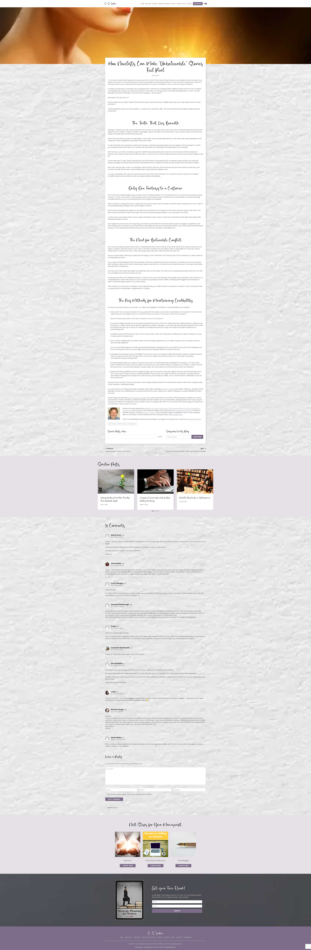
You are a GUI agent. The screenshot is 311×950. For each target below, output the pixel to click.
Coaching (155, 3)
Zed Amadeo (116, 563)
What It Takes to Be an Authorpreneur (194, 497)
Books (173, 3)
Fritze (113, 626)
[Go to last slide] (100, 490)
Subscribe (197, 437)
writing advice (132, 424)
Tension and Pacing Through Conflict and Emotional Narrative (186, 450)
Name (108, 790)
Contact (189, 3)
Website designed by (164, 947)
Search (160, 437)
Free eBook (197, 3)
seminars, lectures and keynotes (138, 398)
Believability (112, 424)
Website (177, 790)
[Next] (210, 490)
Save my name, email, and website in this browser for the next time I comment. (129, 794)
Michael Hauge (122, 424)
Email (142, 790)
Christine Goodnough (120, 604)
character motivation (168, 389)
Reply (203, 535)
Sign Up (177, 911)
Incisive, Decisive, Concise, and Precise (117, 450)
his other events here (194, 419)
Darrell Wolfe (116, 663)
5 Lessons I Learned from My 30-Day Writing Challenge (155, 499)
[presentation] (116, 481)
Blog (184, 3)
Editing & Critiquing (164, 3)
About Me (148, 3)
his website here (177, 415)
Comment (110, 769)
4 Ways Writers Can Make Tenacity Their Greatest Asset (115, 499)
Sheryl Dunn (116, 535)
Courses (179, 3)
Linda (113, 692)
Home (142, 3)
